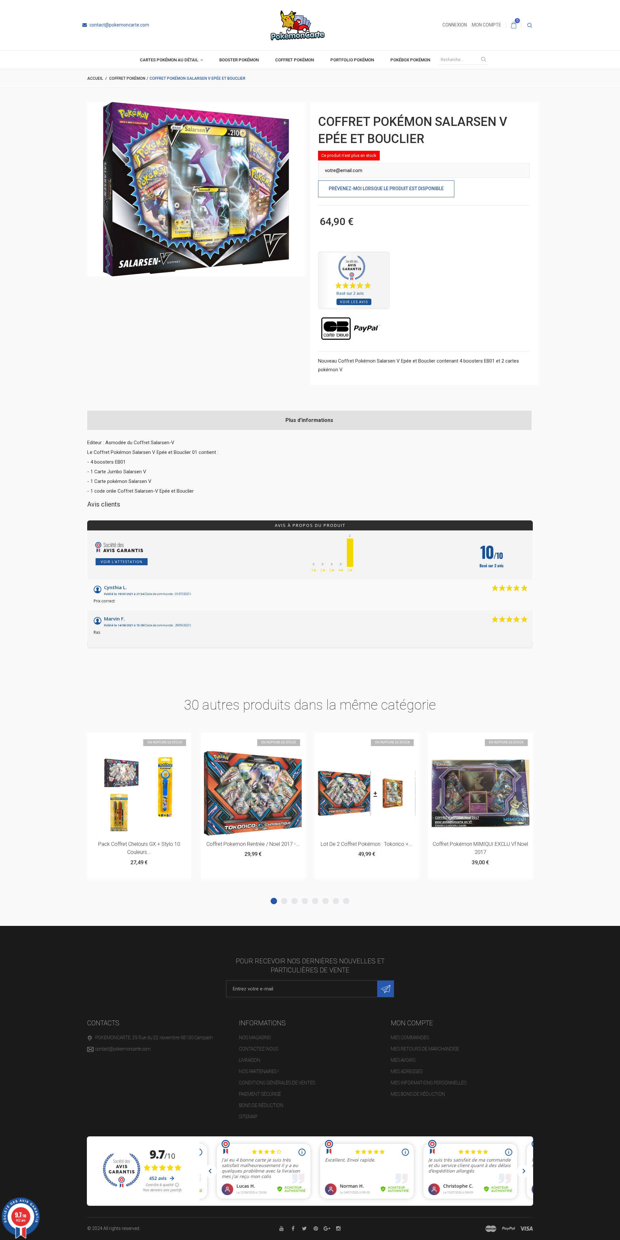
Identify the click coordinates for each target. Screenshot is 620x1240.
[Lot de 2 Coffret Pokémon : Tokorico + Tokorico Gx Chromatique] (253, 793)
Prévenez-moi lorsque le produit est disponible (386, 188)
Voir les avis (354, 301)
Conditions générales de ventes (277, 1082)
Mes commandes (410, 1037)
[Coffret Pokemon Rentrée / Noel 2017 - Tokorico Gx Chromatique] (139, 793)
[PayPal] (508, 1229)
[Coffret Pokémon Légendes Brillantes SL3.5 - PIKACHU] (480, 793)
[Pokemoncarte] (297, 24)
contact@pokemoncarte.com (118, 24)
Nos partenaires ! (259, 1071)
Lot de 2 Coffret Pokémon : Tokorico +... (253, 844)
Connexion (454, 24)
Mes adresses (406, 1071)
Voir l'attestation (121, 561)
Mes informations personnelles (428, 1082)
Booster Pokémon (239, 59)
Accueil (95, 78)
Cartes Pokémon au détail (169, 59)
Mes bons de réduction (418, 1094)
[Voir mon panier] (513, 25)
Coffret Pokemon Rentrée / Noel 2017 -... (139, 844)
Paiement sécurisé (260, 1094)
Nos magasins (255, 1037)
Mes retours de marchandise (425, 1048)
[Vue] (155, 740)
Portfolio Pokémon (352, 59)
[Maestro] (490, 1229)
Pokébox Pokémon (410, 59)
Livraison (249, 1060)
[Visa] (526, 1229)
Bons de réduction (261, 1105)
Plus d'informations (309, 420)
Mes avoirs (403, 1060)
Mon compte (486, 24)
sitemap (248, 1116)
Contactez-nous (258, 1048)
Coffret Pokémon (294, 59)
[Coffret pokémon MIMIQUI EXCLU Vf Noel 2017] (366, 793)
